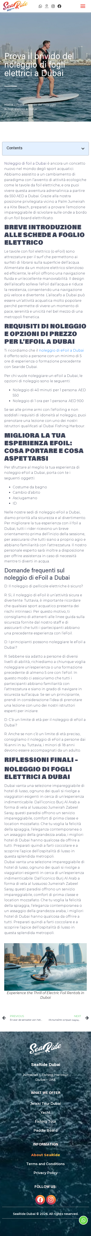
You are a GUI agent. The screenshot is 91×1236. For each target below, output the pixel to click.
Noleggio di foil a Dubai (25, 163)
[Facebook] (59, 6)
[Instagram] (53, 6)
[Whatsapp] (40, 6)
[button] (83, 6)
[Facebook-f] (40, 1200)
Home (8, 104)
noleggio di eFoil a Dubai (61, 350)
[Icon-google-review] (47, 6)
